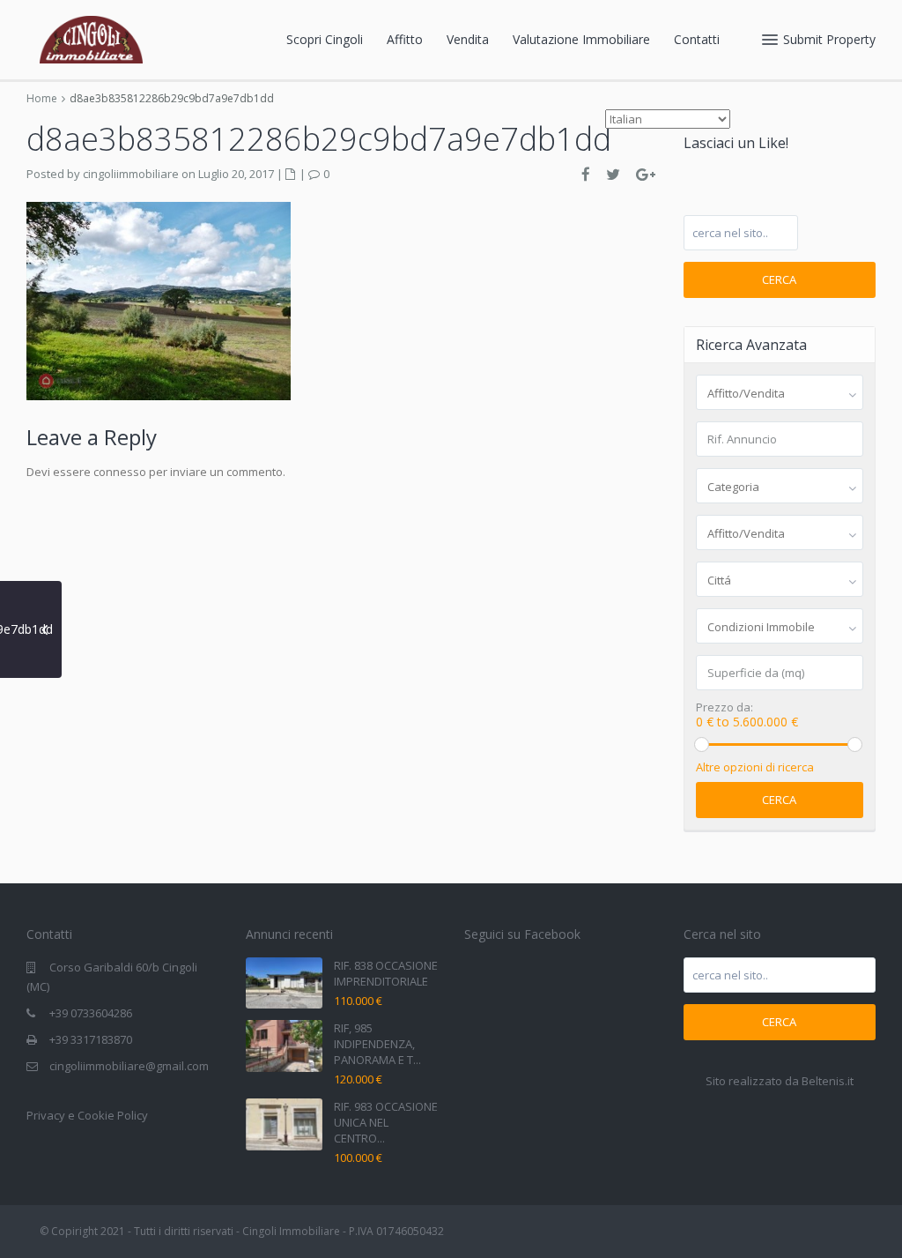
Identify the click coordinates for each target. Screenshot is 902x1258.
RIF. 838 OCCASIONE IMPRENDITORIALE (386, 973)
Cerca (779, 279)
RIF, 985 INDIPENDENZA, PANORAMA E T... (377, 1044)
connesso (119, 472)
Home (41, 98)
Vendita (468, 39)
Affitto (405, 39)
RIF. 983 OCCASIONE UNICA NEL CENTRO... (386, 1122)
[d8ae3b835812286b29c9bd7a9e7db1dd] (158, 300)
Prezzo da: (724, 707)
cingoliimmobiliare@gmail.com (129, 1066)
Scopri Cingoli (324, 39)
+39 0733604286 (90, 1013)
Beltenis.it (828, 1081)
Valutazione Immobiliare (581, 39)
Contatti (697, 39)
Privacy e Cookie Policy (87, 1115)
